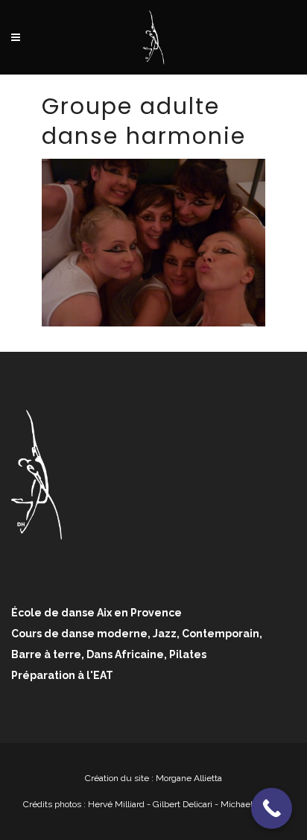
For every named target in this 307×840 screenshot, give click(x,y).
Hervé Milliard (116, 804)
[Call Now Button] (271, 808)
